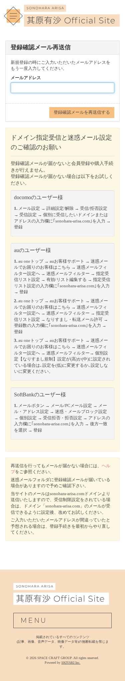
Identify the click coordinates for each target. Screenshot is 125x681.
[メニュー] (13, 16)
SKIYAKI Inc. (70, 662)
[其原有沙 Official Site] (72, 23)
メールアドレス (26, 77)
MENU (33, 620)
